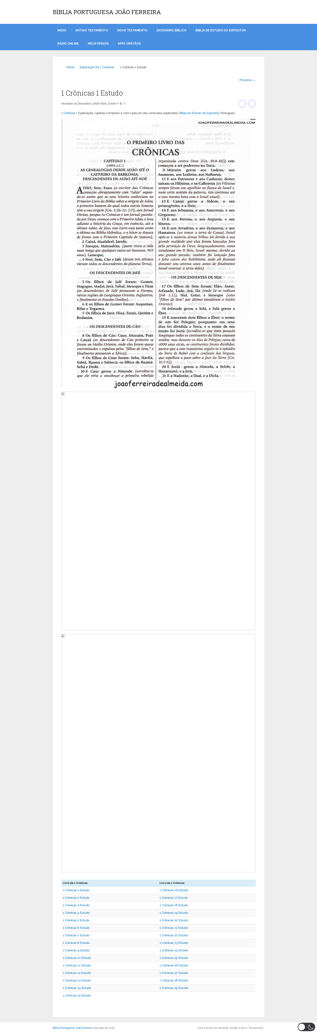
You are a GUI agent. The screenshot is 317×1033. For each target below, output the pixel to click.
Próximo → (248, 80)
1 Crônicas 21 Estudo (174, 928)
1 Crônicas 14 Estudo (77, 988)
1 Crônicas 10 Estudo (77, 958)
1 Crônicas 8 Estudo (76, 943)
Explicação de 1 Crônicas (97, 67)
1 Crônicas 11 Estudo (77, 965)
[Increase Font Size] (242, 103)
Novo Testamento (132, 30)
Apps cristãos (129, 43)
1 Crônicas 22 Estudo (174, 935)
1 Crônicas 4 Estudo (76, 913)
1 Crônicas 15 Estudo (77, 995)
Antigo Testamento (91, 30)
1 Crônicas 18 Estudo (174, 905)
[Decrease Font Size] (252, 103)
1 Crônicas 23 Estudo (174, 943)
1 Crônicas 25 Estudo (174, 958)
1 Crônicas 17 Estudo (174, 897)
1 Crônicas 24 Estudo (174, 950)
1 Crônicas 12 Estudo (77, 973)
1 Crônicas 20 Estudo (174, 920)
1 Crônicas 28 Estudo (174, 980)
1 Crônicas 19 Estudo (174, 913)
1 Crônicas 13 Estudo (77, 980)
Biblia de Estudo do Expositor (221, 30)
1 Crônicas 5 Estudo (76, 920)
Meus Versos (98, 43)
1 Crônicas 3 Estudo (76, 905)
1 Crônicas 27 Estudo (174, 973)
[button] (306, 1027)
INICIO (61, 30)
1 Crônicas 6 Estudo (76, 928)
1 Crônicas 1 (69, 113)
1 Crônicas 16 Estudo (174, 890)
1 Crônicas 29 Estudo (174, 988)
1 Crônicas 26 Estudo (174, 965)
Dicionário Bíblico (171, 30)
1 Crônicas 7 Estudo (76, 935)
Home (70, 67)
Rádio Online (68, 43)
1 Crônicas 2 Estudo (76, 897)
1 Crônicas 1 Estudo (76, 890)
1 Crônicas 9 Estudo (76, 950)
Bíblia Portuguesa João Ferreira (107, 12)
